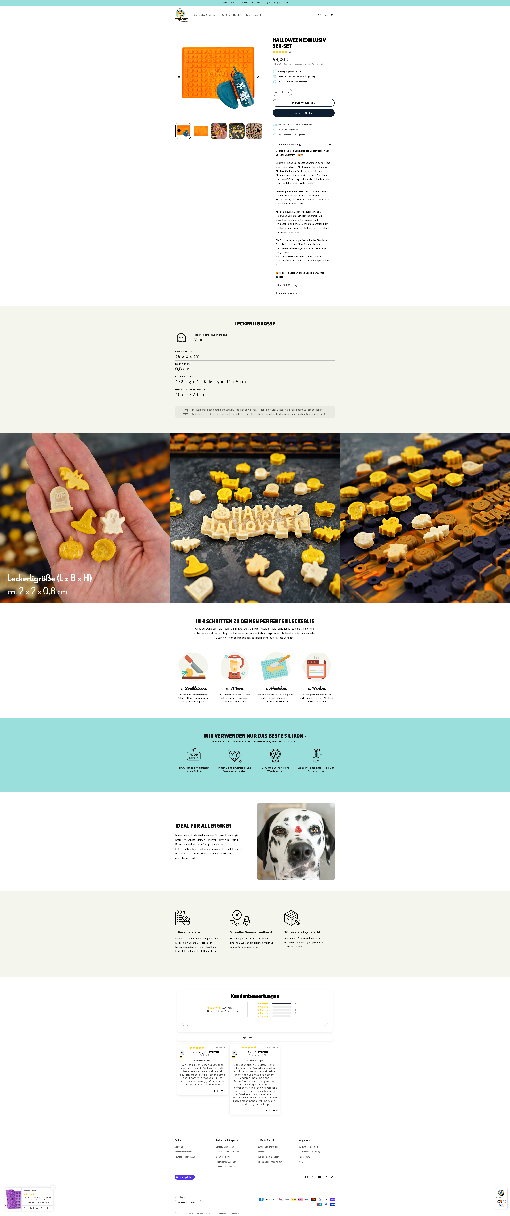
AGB (301, 1161)
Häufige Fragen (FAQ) (185, 1156)
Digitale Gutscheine (225, 1166)
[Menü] (505, 1189)
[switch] (501, 1205)
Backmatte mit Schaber (227, 1151)
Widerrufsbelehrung (308, 1146)
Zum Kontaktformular (268, 1146)
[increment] (288, 92)
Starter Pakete (223, 1156)
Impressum (304, 1156)
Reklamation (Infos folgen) (270, 1161)
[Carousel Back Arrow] (179, 77)
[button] (206, 15)
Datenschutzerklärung (310, 1151)
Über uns (179, 1146)
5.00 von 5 (228, 1007)
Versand (261, 1151)
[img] (197, 1047)
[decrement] (276, 92)
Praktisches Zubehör (226, 1161)
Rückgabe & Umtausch (268, 1156)
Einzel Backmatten (225, 1146)
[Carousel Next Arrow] (258, 77)
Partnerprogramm (183, 1151)
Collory (184, 1213)
